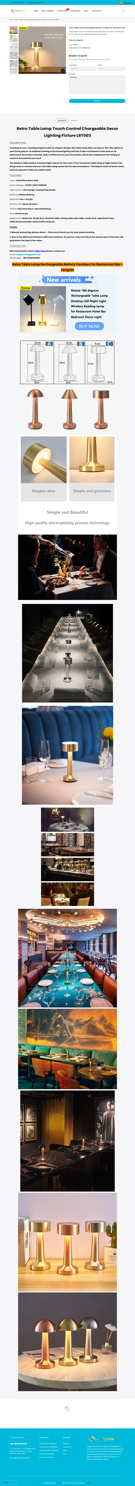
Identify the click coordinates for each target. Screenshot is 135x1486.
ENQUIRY (97, 101)
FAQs (65, 1454)
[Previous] (22, 50)
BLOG (86, 11)
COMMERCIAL (76, 11)
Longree (88, 1483)
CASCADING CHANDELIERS (48, 1447)
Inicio (11, 20)
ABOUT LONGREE (48, 11)
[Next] (62, 50)
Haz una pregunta (76, 40)
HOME (36, 11)
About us (66, 1443)
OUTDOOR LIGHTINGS (46, 1454)
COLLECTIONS (63, 10)
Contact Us (67, 1447)
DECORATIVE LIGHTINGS (47, 1443)
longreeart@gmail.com (35, 2)
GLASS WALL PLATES (46, 1457)
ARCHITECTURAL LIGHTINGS (49, 1450)
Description (62, 121)
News (65, 1450)
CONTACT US (96, 11)
